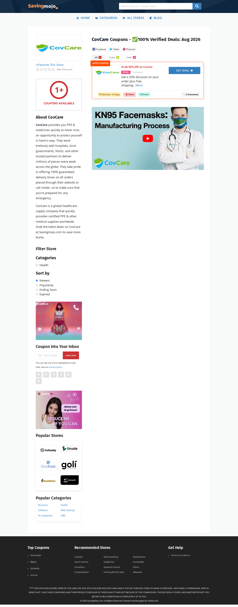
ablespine (137, 572)
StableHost (109, 562)
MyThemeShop (111, 557)
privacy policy (55, 367)
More (139, 85)
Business (43, 505)
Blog (158, 18)
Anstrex (34, 575)
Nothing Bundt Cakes (114, 572)
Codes (113, 57)
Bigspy (33, 561)
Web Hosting (67, 510)
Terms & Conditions (180, 555)
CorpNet (78, 557)
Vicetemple (35, 555)
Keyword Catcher (112, 567)
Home (85, 18)
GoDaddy (34, 568)
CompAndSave (81, 572)
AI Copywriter (45, 515)
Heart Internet (81, 562)
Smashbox (79, 567)
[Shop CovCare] (59, 48)
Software (43, 510)
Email (146, 94)
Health (64, 505)
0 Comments (192, 94)
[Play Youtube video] (148, 138)
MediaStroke (139, 557)
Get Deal (183, 70)
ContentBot (138, 562)
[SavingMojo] (43, 6)
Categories (108, 18)
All (98, 57)
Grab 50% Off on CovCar (137, 67)
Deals (131, 57)
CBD (63, 515)
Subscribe (71, 355)
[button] (99, 49)
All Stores (135, 18)
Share (131, 94)
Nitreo (136, 567)
